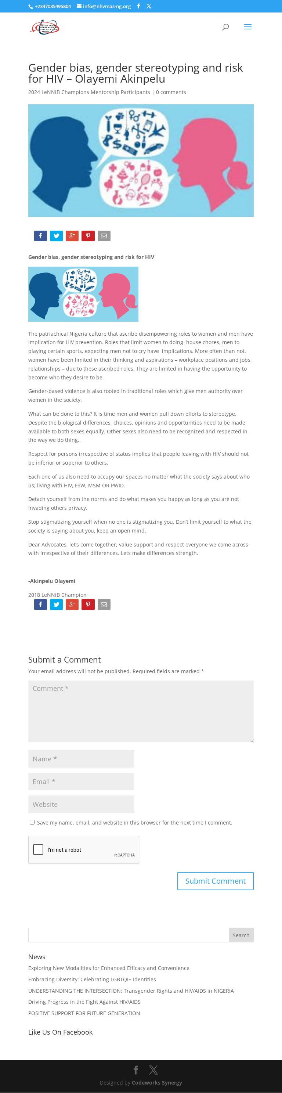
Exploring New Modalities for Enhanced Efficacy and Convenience (108, 967)
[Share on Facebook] (41, 237)
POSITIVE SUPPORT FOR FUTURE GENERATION (84, 1013)
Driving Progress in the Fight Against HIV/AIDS (84, 1001)
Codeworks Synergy (157, 1082)
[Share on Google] (73, 237)
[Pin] (89, 237)
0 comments (171, 92)
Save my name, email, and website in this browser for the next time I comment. (134, 822)
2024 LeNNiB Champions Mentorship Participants (89, 92)
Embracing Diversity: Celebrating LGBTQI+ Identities (92, 979)
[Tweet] (57, 237)
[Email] (105, 237)
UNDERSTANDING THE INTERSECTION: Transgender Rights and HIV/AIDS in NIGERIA (131, 990)
